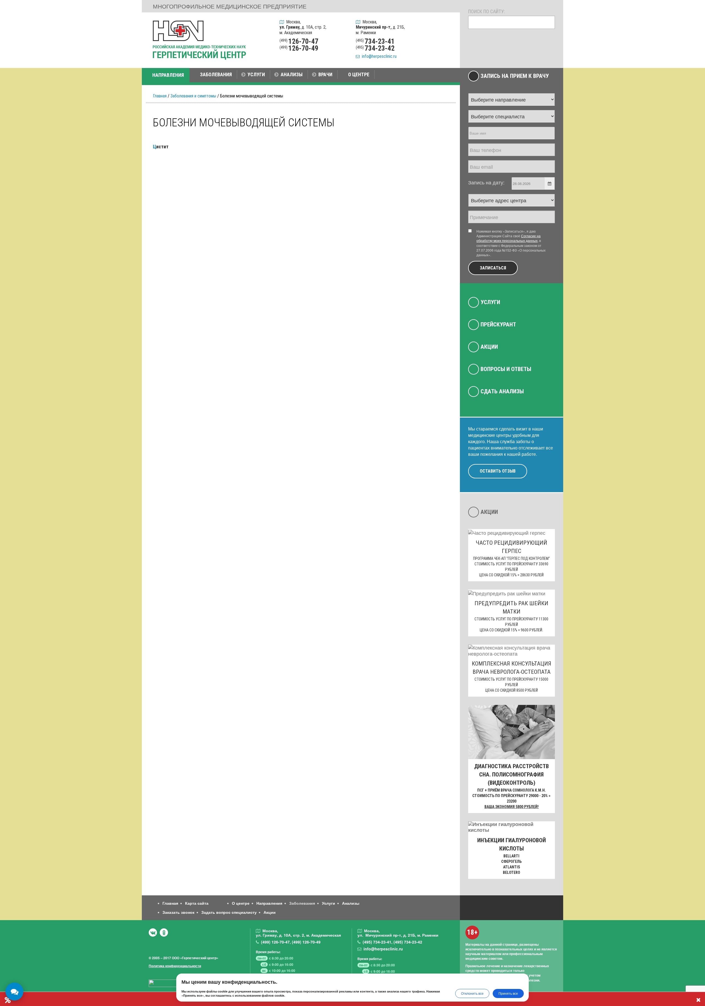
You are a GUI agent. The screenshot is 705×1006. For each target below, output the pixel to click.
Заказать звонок (178, 912)
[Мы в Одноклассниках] (164, 932)
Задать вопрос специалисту (229, 912)
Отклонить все (472, 993)
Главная (160, 96)
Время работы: (268, 951)
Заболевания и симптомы (193, 96)
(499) (275, 942)
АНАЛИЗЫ (292, 74)
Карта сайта (196, 903)
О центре (241, 903)
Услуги (490, 302)
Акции (489, 346)
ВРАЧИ (325, 74)
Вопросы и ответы (506, 369)
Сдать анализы (502, 391)
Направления (269, 903)
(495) (377, 942)
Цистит (161, 146)
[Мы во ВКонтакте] (153, 932)
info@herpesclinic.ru (378, 56)
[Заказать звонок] (448, 24)
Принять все (508, 993)
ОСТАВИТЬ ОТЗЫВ (498, 471)
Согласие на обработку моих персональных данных (508, 238)
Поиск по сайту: (486, 11)
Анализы (350, 903)
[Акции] (448, 53)
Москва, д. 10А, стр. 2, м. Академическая (303, 27)
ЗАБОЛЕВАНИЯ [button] (216, 74)
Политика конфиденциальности (175, 965)
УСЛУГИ (256, 74)
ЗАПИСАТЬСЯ (493, 268)
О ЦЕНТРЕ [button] (358, 74)
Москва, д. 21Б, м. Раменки (380, 27)
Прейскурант (498, 324)
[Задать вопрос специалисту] (448, 38)
